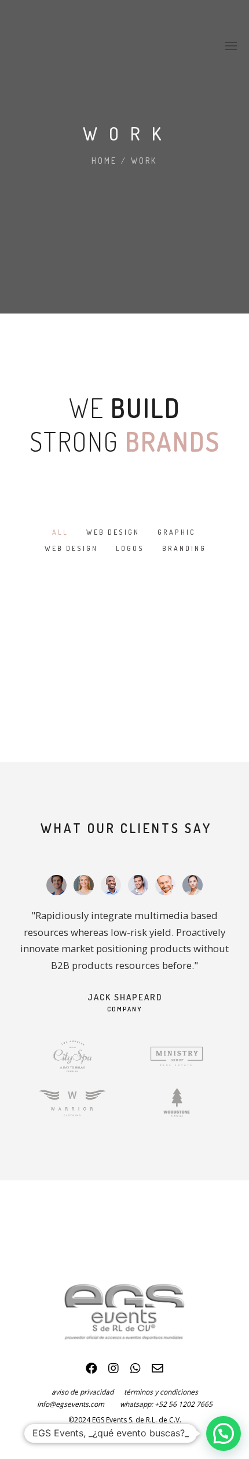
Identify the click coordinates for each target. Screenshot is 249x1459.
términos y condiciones (161, 1392)
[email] (157, 1371)
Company (124, 1009)
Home (104, 160)
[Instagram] (113, 1371)
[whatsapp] (135, 1371)
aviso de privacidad (88, 1392)
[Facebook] (91, 1371)
